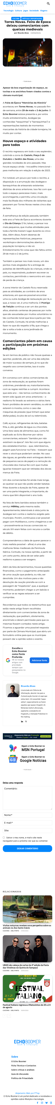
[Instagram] (42, 1103)
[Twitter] (26, 721)
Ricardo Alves (23, 33)
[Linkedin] (22, 721)
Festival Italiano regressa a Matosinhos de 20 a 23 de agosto (27, 1006)
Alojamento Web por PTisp (27, 1093)
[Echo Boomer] (15, 3)
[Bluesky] (46, 1103)
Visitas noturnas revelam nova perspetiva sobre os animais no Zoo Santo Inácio (27, 926)
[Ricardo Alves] (12, 703)
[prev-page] (4, 1016)
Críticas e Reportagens (32, 18)
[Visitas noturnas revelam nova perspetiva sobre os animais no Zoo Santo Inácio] (27, 909)
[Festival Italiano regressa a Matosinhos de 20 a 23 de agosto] (27, 988)
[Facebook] (37, 1103)
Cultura (15, 18)
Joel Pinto (15, 931)
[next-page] (9, 1016)
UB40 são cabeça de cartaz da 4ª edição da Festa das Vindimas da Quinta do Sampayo (26, 966)
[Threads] (51, 1103)
